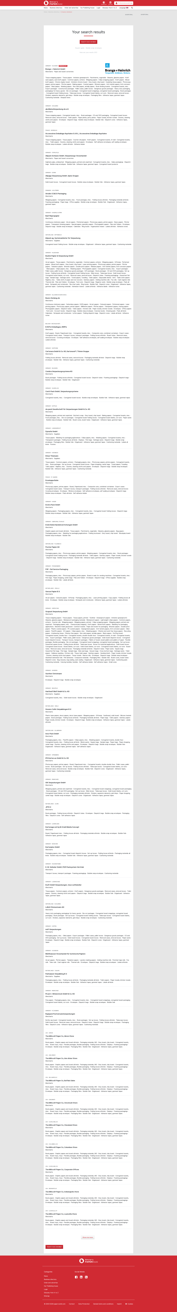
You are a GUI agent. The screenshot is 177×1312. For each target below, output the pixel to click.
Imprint (119, 1304)
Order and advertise (71, 8)
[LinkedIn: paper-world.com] (80, 1277)
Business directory (56, 8)
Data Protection (84, 1304)
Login (98, 8)
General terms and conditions (103, 1304)
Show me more (88, 1237)
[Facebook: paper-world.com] (75, 1277)
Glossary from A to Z (109, 8)
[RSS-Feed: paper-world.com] (85, 1277)
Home (45, 12)
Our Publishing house (87, 8)
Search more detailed (88, 42)
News (46, 8)
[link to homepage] (53, 3)
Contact (72, 1304)
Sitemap (47, 1296)
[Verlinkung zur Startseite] (88, 1261)
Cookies (130, 1304)
